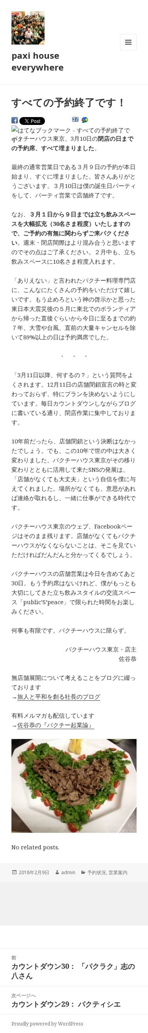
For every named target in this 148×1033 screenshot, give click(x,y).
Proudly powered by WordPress (47, 1023)
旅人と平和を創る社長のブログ (58, 696)
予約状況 (96, 872)
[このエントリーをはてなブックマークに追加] (75, 119)
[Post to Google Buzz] (85, 120)
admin (68, 872)
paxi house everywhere (37, 61)
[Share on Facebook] (14, 120)
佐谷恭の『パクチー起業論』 (55, 725)
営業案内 (118, 872)
